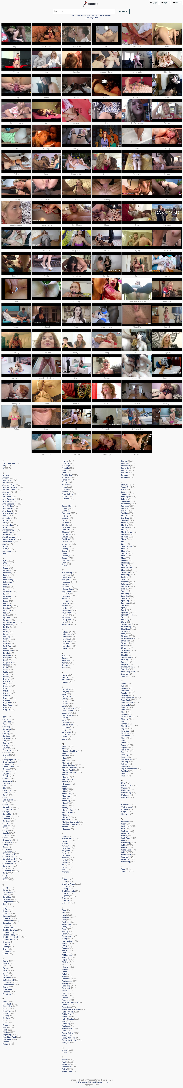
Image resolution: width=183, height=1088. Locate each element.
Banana (5, 589)
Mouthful (66, 820)
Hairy (64, 575)
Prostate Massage (70, 1002)
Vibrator (124, 805)
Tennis (124, 710)
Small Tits (125, 572)
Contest (6, 821)
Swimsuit (125, 674)
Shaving (124, 525)
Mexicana (66, 784)
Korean (65, 682)
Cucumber (7, 852)
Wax (123, 829)
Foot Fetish (67, 475)
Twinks (124, 773)
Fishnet (5, 1042)
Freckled (66, 489)
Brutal (5, 698)
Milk (64, 791)
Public (64, 1017)
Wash (123, 824)
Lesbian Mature (69, 708)
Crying (5, 845)
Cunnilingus (7, 871)
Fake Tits (6, 1011)
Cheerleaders (8, 767)
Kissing (65, 677)
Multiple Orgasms (70, 824)
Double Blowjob (9, 930)
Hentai (65, 587)
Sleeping (125, 563)
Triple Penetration (129, 769)
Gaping (65, 516)
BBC (4, 561)
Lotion (64, 737)
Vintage (124, 809)
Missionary (66, 796)
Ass (4, 544)
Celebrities (7, 750)
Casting (5, 743)
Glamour (65, 530)
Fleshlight (66, 466)
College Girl (7, 809)
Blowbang (6, 655)
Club (4, 795)
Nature (65, 844)
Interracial (66, 644)
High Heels (67, 591)
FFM (4, 1002)
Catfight (6, 745)
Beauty (5, 608)
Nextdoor (66, 855)
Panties (65, 922)
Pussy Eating (67, 1033)
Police (64, 972)
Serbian (124, 513)
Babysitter (7, 570)
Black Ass (6, 646)
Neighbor (66, 848)
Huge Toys (66, 613)
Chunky (5, 776)
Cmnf (4, 797)
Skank (124, 551)
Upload (178, 3)
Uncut (124, 788)
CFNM (5, 719)
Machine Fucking (69, 751)
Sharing (124, 520)
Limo (64, 720)
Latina (64, 701)
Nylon (64, 870)
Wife (123, 852)
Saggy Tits (125, 487)
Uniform (124, 795)
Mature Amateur (69, 768)
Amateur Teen (8, 490)
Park (64, 929)
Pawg (64, 939)
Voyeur (124, 814)
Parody (65, 931)
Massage (66, 761)
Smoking (125, 575)
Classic (5, 779)
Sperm (124, 605)
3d (3, 466)
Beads (5, 601)
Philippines (67, 955)
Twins (123, 776)
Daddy (5, 888)
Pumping (66, 1024)
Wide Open (126, 850)
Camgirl (5, 724)
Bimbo (5, 634)
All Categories (91, 18)
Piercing (65, 957)
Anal (4, 516)
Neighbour (66, 851)
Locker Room (67, 725)
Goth (64, 546)
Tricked (124, 766)
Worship (125, 859)
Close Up (6, 790)
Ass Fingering (8, 530)
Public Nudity (68, 1012)
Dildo (4, 906)
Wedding (125, 833)
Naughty (65, 846)
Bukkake (6, 700)
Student (124, 653)
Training (124, 755)
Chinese (6, 769)
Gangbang (66, 513)
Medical (65, 777)
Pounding (66, 986)
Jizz (63, 668)
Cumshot (6, 866)
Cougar (5, 831)
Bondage (6, 665)
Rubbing (124, 475)
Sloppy (124, 565)
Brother (5, 693)
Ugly (123, 783)
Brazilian (6, 679)
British (5, 691)
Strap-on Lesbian (128, 638)
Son (122, 591)
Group (64, 558)
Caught (5, 748)
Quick (64, 1052)
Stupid (124, 655)
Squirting (125, 620)
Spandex (125, 596)
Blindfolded (7, 651)
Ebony (5, 961)
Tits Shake (125, 736)
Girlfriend (66, 527)
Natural (65, 841)
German (65, 523)
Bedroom (6, 610)
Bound (5, 674)
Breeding (6, 686)
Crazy (4, 838)
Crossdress (7, 842)
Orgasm (65, 896)
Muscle (65, 827)
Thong (124, 714)
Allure (5, 483)
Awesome (6, 551)
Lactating (66, 689)
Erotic (5, 971)
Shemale (125, 527)
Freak (64, 487)
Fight (4, 1030)
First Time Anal (9, 1037)
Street (124, 646)
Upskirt (124, 797)
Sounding (125, 594)
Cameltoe (6, 722)
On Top (65, 889)
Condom (6, 819)
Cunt (4, 873)
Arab (4, 523)
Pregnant (66, 988)
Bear (4, 603)
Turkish (124, 771)
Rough (124, 470)
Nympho (65, 872)
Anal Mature (8, 509)
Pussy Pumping (68, 1038)
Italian (64, 648)
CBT (4, 717)
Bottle (5, 672)
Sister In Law (127, 546)
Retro (64, 1069)
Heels (64, 584)
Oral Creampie (68, 891)
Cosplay (5, 826)
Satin (123, 490)
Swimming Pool (128, 672)
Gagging (65, 508)
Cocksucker (7, 800)
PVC (64, 913)
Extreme (6, 992)
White (124, 845)
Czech (5, 880)
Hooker (65, 601)
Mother (65, 817)
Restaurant (66, 1067)
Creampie (6, 840)
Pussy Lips (66, 1035)
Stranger (125, 636)
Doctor (5, 914)
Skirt (123, 556)
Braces (5, 677)
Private (65, 998)
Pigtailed (66, 960)
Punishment (67, 1028)
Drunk (5, 949)
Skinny (124, 553)
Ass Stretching (8, 537)
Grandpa (65, 549)
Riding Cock (67, 1071)
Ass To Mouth (8, 539)
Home (64, 599)
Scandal (124, 494)
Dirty (4, 909)
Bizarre (5, 644)
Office (64, 879)
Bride (4, 689)
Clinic (4, 786)
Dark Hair (6, 897)
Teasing (124, 695)
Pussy (64, 1043)
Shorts (124, 534)
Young (123, 871)
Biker (4, 629)
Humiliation (67, 617)
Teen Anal (125, 700)
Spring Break (127, 615)
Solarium (125, 584)
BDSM (5, 566)
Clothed (6, 793)
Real (64, 1062)
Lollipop (65, 727)
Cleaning (6, 783)
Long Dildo (66, 732)
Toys (123, 752)
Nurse (64, 867)
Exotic (5, 987)
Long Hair (66, 734)
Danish (5, 895)
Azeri (4, 554)
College (5, 812)
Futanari (65, 499)
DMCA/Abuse (81, 1082)
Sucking (124, 660)
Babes (5, 568)
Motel (64, 815)
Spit (123, 608)
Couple (5, 833)
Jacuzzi (65, 658)
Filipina (5, 1032)
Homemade (67, 596)
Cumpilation (7, 864)
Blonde (5, 653)
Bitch (4, 641)
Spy (122, 617)
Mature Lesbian (69, 772)
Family (5, 1013)
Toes (123, 740)
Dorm (4, 925)
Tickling (124, 719)
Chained (6, 755)
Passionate (66, 936)
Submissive (126, 657)
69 (3, 468)
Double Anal (7, 928)
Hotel (64, 606)
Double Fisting (8, 935)
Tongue (124, 745)
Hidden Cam (67, 589)
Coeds (5, 805)
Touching (125, 750)
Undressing (126, 793)
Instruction (67, 641)
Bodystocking (8, 662)
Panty (64, 927)
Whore (124, 848)
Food (64, 473)
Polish (64, 974)
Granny (65, 551)
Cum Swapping (9, 861)
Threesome (126, 717)
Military (65, 789)
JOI (63, 656)
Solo (123, 589)
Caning (5, 734)
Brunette (6, 696)
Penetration (67, 941)
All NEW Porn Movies (101, 15)
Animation (7, 518)
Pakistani (66, 917)
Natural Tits (67, 839)
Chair (4, 757)
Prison (64, 995)
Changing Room (9, 760)
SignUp (166, 3)
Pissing (65, 962)
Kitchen (65, 680)
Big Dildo (6, 620)
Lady (64, 694)
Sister (123, 549)
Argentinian (7, 525)
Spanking (125, 601)
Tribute (124, 764)
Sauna (123, 492)
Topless (124, 747)
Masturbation (68, 765)
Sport (123, 610)
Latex (64, 699)
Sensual (124, 511)
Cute (4, 878)
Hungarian (66, 620)
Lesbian (65, 713)
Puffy (64, 1021)
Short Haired (126, 532)
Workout (125, 857)
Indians (65, 632)
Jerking (65, 665)
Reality (65, 1060)
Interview (66, 646)
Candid (5, 731)
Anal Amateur (8, 499)
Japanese (66, 661)
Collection (7, 807)
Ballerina (6, 584)
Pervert (65, 948)
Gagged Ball (67, 506)
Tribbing (124, 762)
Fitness (65, 461)
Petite (64, 950)
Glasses (65, 532)
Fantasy (5, 1016)
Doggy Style (7, 918)
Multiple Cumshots (70, 822)
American (6, 497)
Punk (64, 1031)
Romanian (125, 466)
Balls (4, 587)
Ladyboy (65, 692)
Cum (4, 868)
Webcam (125, 831)
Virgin (123, 812)
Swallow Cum (127, 667)
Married (65, 756)
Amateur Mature (9, 487)
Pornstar (65, 979)
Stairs (123, 622)
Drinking (6, 944)
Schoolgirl (125, 497)
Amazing (6, 494)
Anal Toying (7, 513)
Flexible (65, 468)
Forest (64, 482)
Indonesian (67, 634)
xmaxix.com (102, 1082)
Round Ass (125, 473)
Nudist (65, 862)
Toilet (123, 743)
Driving (5, 947)
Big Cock (6, 618)
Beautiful (6, 606)
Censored (6, 753)
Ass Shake (7, 535)
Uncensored (126, 786)
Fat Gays (6, 1018)
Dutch (5, 954)
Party (64, 934)
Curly (4, 875)
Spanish (124, 598)
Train (123, 757)
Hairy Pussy (67, 573)
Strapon (124, 643)
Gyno (64, 565)
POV (64, 910)
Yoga (123, 869)
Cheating (6, 764)
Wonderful (126, 855)
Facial (4, 1009)
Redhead (66, 1064)
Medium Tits (67, 779)
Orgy (64, 898)
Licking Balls (67, 715)
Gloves (65, 537)
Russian (124, 477)
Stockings (125, 629)
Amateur (6, 492)
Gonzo (65, 542)
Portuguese (67, 981)
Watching (125, 826)
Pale (64, 920)
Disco (4, 911)
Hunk (64, 622)
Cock (4, 802)
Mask (64, 758)
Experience (7, 989)
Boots (5, 667)
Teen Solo (125, 705)
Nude (64, 860)
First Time (6, 1039)
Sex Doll (124, 516)
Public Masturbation (71, 1009)
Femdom (6, 1025)
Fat (3, 1020)
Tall (122, 686)
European (6, 978)
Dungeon (6, 951)
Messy (65, 782)
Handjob (65, 580)
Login (154, 3)
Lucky (64, 739)
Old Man (66, 886)
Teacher (124, 693)
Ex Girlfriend (8, 980)
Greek (64, 553)
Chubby (5, 774)
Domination (7, 921)
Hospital (65, 603)
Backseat (6, 573)
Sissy (123, 544)
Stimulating (126, 627)
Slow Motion (126, 568)
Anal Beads (7, 502)
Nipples (65, 858)
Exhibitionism (8, 985)
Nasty (64, 836)
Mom (64, 805)
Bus (4, 707)
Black (4, 648)
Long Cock (66, 730)
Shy (122, 542)
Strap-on (125, 641)
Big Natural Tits (9, 622)
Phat (64, 953)
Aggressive (7, 480)
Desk (4, 904)
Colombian (7, 814)
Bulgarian (6, 703)
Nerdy (64, 853)
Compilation (7, 816)
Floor (64, 470)
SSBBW (124, 485)
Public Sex (66, 1014)
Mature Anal (67, 770)
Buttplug (6, 710)
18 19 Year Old (8, 463)
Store (123, 631)
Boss (4, 670)
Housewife (67, 610)
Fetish (5, 1028)
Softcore (125, 582)
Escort (5, 973)
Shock (124, 530)
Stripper (124, 648)
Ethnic (5, 975)
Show (123, 539)
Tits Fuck (125, 733)
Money (65, 808)
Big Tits (5, 627)
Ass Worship (8, 542)
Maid (64, 753)
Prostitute (66, 1007)
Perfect (65, 943)
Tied (123, 721)
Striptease (125, 650)
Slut (123, 570)
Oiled (64, 882)
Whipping (125, 843)
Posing (65, 983)
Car (4, 741)
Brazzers (6, 681)
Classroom (7, 781)
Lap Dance (66, 696)
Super (123, 662)
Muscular (66, 829)
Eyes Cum (6, 994)
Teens (123, 707)
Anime (5, 520)
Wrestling (125, 862)
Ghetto (65, 525)
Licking (65, 718)
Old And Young (68, 884)
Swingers (125, 676)
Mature (65, 775)
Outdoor (65, 903)
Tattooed (125, 691)
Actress (5, 476)
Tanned (124, 688)
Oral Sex (65, 893)
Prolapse (66, 1000)
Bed (4, 613)
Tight (123, 729)
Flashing (65, 463)
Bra (4, 684)
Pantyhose (66, 924)
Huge (64, 615)
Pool (64, 976)
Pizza (64, 965)
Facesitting (7, 1006)
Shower (124, 537)
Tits (122, 738)
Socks (123, 577)
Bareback (6, 592)
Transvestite (126, 759)
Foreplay (65, 480)
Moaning (66, 801)
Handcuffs (66, 577)
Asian (4, 528)
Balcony (6, 575)
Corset (5, 823)
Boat (4, 660)
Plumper (65, 969)
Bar (4, 594)
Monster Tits (67, 813)
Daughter (6, 899)
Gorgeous (66, 544)
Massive (65, 763)
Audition (6, 546)
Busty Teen (7, 705)
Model (65, 803)
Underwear (126, 790)
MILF (64, 746)
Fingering (6, 1035)
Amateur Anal (8, 485)
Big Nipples (7, 625)
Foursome (66, 485)
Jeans (64, 663)
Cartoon (6, 738)
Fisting (5, 1044)
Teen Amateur (127, 698)
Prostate (65, 1005)
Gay (63, 520)
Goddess (66, 539)
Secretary (125, 504)
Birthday (6, 636)
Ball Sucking (7, 580)
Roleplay (125, 463)
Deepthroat (7, 902)
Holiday (65, 594)
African (5, 478)
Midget (65, 787)
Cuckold (6, 849)
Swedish (125, 669)
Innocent (66, 637)
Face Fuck (6, 1004)
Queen (65, 1050)
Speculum (125, 603)
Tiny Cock (125, 731)
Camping (6, 727)
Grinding (65, 556)
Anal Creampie (9, 504)
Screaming (125, 501)
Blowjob (6, 658)
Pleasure (66, 967)
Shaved (124, 523)
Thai (123, 712)
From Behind (67, 494)
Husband (66, 625)
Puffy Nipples (68, 1019)
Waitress (125, 822)
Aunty (5, 549)
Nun (64, 865)
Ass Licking (7, 532)
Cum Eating (7, 857)
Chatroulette (8, 762)
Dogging (6, 916)
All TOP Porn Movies (81, 15)
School (124, 499)
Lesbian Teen (67, 711)
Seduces (125, 506)
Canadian (6, 729)
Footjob (65, 477)
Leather (65, 704)
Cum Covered (8, 854)
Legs (64, 706)
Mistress (65, 798)
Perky (64, 946)
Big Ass (5, 615)
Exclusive (6, 982)
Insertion (66, 639)
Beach (5, 599)
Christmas (6, 771)
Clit (4, 788)
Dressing (6, 942)
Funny (64, 496)
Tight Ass (125, 724)
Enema (5, 968)
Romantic (125, 468)
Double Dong (8, 932)
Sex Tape (125, 518)
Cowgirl (5, 835)
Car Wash (6, 736)
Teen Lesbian (127, 703)
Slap (123, 558)
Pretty (64, 991)
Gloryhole (66, 534)
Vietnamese (126, 807)
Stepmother (126, 624)
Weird (124, 836)
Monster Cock (68, 810)
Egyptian (6, 963)
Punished (66, 1026)
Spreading (125, 612)
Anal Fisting (7, 506)
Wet (123, 840)
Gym (64, 563)
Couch (5, 828)
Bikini (5, 632)
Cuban (5, 847)
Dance (5, 890)
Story (123, 634)
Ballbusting (7, 582)
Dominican (7, 923)
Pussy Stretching (69, 1040)
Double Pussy (8, 940)
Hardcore (66, 582)
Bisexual (6, 639)
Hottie (64, 608)
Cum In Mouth (8, 859)
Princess (65, 993)
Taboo (123, 684)
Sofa (123, 579)
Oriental (65, 901)
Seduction (125, 508)
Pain (64, 915)
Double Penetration (11, 937)
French (65, 492)
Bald (4, 577)
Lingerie (65, 722)
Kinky (64, 675)
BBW (4, 563)
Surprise (124, 664)
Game (64, 511)
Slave (123, 560)
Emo (4, 966)
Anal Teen (6, 511)
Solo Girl (125, 586)
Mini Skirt (66, 794)
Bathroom (6, 596)
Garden (65, 518)
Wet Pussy (126, 838)
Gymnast (66, 560)
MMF (64, 749)
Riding (124, 461)
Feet (4, 1023)
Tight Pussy (126, 726)
